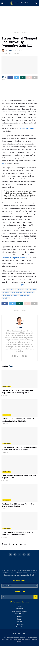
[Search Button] (36, 597)
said (3, 163)
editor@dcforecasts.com (26, 285)
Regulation (7, 386)
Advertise (19, 608)
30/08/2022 (5, 537)
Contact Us (19, 627)
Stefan (10, 50)
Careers (19, 619)
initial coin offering (18, 292)
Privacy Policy (5, 639)
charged (28, 289)
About (20, 606)
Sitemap (27, 639)
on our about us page (19, 575)
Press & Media (19, 614)
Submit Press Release (19, 611)
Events (19, 616)
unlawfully (5, 298)
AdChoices (19, 641)
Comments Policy (19, 639)
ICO (34, 289)
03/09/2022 (5, 509)
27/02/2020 (18, 50)
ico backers (6, 292)
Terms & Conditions (31, 637)
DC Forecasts (10, 637)
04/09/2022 (5, 395)
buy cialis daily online (26, 128)
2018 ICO (10, 289)
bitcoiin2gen (20, 289)
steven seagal (7, 295)
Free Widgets (19, 624)
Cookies (12, 639)
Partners (19, 621)
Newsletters (34, 639)
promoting (30, 292)
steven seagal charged (21, 295)
